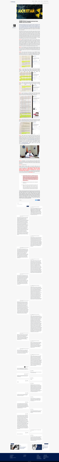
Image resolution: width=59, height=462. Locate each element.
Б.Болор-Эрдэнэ (14, 27)
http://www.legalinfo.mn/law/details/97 (25, 143)
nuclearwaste (24, 456)
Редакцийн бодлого (38, 456)
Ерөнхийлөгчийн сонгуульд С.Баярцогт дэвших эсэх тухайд (45, 448)
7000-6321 (44, 458)
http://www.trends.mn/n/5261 (25, 142)
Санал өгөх (11, 457)
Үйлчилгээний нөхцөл (39, 457)
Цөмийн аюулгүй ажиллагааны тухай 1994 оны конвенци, (25, 24)
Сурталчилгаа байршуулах (39, 458)
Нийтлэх (28, 206)
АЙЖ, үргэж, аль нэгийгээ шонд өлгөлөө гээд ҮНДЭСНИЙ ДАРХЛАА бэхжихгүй (23, 448)
